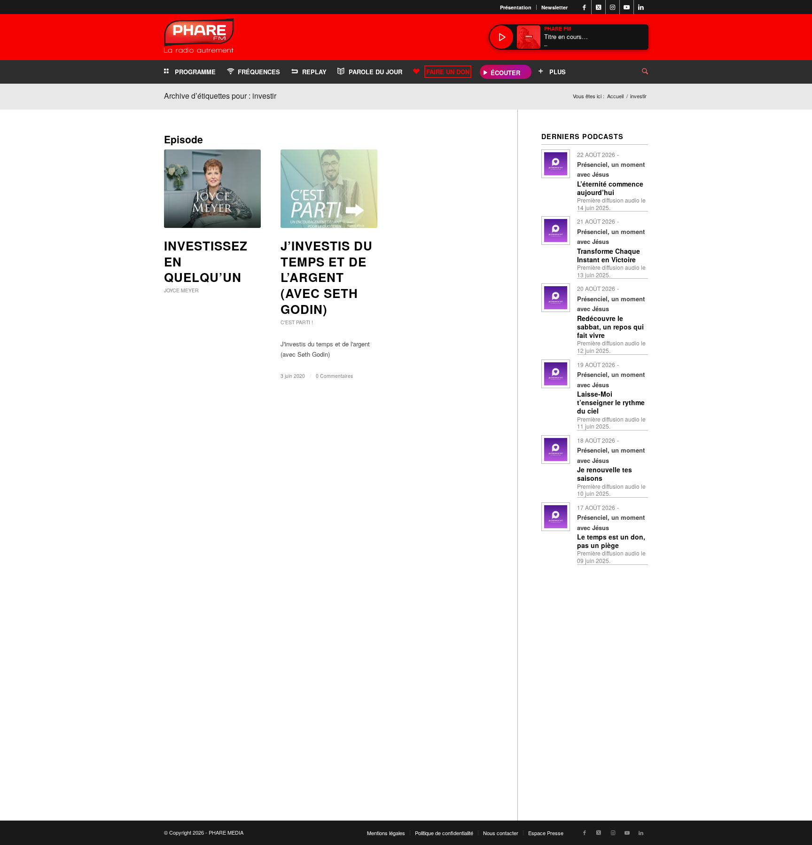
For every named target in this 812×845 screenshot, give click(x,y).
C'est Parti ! (297, 322)
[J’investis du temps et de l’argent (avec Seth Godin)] (329, 188)
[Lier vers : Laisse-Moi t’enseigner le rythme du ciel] (555, 373)
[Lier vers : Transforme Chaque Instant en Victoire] (555, 230)
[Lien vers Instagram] (612, 7)
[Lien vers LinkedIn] (641, 7)
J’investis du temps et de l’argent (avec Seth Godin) (327, 277)
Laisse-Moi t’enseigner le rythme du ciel (611, 402)
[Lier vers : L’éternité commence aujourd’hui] (555, 163)
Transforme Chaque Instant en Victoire (608, 255)
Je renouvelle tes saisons (604, 474)
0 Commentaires (334, 375)
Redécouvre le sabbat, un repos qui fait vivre (610, 326)
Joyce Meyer (181, 290)
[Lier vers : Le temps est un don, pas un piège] (555, 516)
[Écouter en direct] (501, 37)
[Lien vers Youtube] (626, 7)
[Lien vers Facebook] (584, 7)
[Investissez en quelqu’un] (212, 188)
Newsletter (554, 7)
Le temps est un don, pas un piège (611, 541)
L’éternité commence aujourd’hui (610, 188)
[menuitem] (516, 7)
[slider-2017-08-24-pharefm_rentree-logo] (199, 37)
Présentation (515, 7)
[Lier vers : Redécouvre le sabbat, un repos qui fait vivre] (555, 297)
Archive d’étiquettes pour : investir (220, 95)
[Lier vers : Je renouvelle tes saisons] (555, 449)
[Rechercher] (637, 72)
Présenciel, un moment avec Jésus (611, 169)
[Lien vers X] (598, 7)
